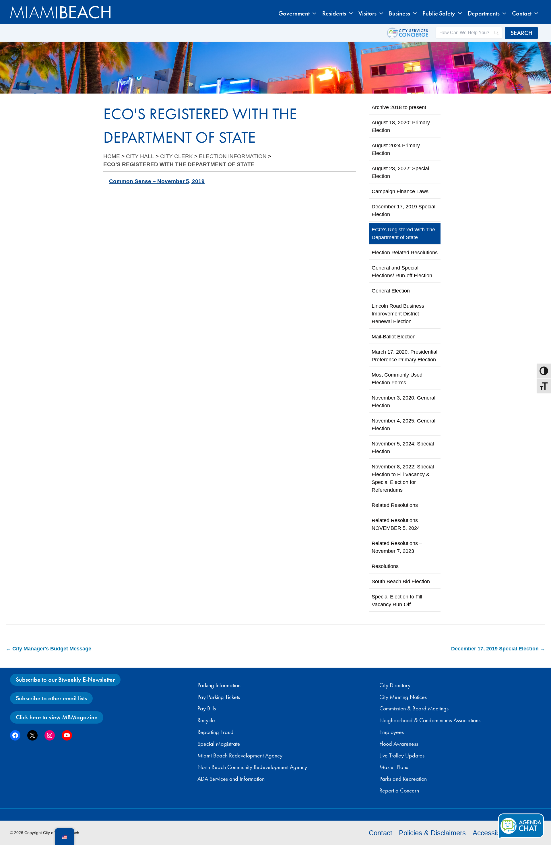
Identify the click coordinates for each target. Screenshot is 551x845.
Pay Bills (206, 708)
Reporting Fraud (215, 731)
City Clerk (176, 156)
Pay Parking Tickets (218, 696)
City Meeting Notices (403, 696)
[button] (313, 13)
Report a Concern (399, 790)
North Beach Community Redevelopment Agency (252, 766)
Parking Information (218, 685)
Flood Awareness (398, 743)
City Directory (394, 685)
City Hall (140, 156)
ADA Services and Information (231, 778)
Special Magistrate (218, 743)
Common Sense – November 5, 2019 (157, 181)
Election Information (233, 156)
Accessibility (491, 833)
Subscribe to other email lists (51, 698)
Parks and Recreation (403, 778)
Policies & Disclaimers (432, 833)
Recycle (206, 720)
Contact (380, 833)
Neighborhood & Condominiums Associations (429, 720)
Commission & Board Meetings (414, 708)
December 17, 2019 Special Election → (498, 649)
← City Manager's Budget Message (48, 649)
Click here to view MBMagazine (57, 717)
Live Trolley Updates (401, 755)
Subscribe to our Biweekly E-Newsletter (65, 679)
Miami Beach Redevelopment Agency (239, 755)
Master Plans (393, 766)
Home (111, 156)
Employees (391, 731)
